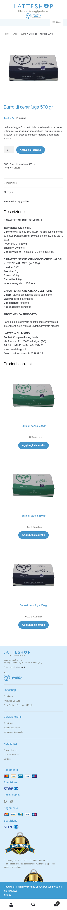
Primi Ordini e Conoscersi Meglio (18, 705)
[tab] (34, 183)
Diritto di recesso (11, 754)
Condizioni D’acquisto (13, 732)
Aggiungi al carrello (30, 149)
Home (7, 34)
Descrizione (10, 183)
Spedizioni (8, 723)
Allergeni (9, 192)
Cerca (33, 904)
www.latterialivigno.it (15, 349)
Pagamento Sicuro (12, 727)
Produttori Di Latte (12, 701)
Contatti (7, 759)
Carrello (51, 902)
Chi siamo (8, 696)
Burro (23, 34)
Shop (15, 34)
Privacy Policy (10, 750)
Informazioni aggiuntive (16, 201)
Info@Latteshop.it (17, 667)
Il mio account (11, 904)
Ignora (7, 894)
